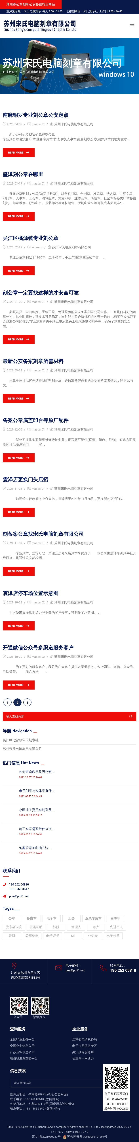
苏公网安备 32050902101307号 (86, 1137)
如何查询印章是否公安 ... (37, 772)
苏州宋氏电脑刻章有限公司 (73, 124)
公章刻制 (32, 936)
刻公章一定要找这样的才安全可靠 (41, 293)
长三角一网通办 (83, 1059)
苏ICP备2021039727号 (46, 1137)
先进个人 (116, 927)
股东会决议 (14, 927)
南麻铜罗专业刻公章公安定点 (36, 115)
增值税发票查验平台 (24, 1059)
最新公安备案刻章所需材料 (33, 361)
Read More (16, 153)
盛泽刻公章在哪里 (23, 174)
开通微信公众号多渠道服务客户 (38, 648)
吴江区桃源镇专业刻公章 (30, 238)
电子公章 (113, 936)
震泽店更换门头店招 (25, 480)
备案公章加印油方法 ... (35, 848)
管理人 (76, 927)
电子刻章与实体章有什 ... (37, 791)
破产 (96, 927)
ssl (73, 936)
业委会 (93, 936)
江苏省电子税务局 (84, 1040)
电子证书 (52, 936)
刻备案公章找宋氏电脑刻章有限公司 (43, 534)
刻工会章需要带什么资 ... (37, 829)
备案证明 (36, 927)
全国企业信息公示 (22, 1046)
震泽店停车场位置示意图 (30, 593)
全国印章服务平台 (22, 1040)
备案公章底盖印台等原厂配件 (36, 420)
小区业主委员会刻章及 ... (37, 810)
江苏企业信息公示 (22, 1052)
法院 (56, 927)
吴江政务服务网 (83, 1052)
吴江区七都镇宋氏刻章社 (21, 740)
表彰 (12, 936)
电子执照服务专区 (84, 1046)
